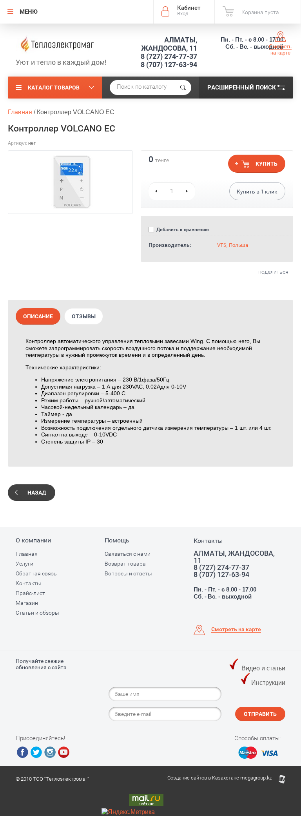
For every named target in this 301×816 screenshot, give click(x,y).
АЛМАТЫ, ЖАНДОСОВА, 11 (169, 44)
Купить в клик (257, 191)
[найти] (183, 87)
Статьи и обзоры (37, 613)
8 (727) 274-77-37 (169, 56)
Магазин (27, 603)
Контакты (28, 583)
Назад (36, 492)
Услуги (24, 563)
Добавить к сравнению (182, 229)
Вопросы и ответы (128, 573)
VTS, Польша (232, 245)
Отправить (260, 714)
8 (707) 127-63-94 (169, 64)
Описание (38, 316)
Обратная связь (36, 573)
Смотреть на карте (280, 50)
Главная (27, 554)
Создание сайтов (187, 778)
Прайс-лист (30, 593)
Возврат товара (125, 563)
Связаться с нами (127, 554)
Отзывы (84, 316)
